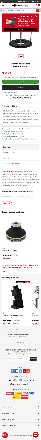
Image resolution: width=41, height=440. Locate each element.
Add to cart (20, 82)
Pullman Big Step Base (10, 250)
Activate (20, 29)
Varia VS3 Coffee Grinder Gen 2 (13, 315)
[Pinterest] (24, 371)
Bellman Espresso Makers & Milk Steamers (24, 265)
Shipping (20, 1)
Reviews (6, 158)
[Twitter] (20, 371)
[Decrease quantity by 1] (27, 73)
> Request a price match (9, 92)
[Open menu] (3, 5)
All (4, 248)
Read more (6, 203)
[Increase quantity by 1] (37, 73)
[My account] (2, 1)
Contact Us (26, 1)
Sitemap (32, 1)
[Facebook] (16, 371)
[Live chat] (36, 435)
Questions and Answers (12, 163)
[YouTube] (28, 371)
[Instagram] (13, 371)
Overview (6, 147)
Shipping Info (8, 152)
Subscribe (33, 359)
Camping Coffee (7, 267)
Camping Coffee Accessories (21, 267)
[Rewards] (5, 435)
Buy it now (20, 88)
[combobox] (20, 10)
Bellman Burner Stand (11, 171)
